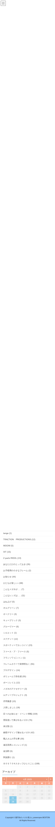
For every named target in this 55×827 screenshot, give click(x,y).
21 (13, 798)
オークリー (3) (10, 614)
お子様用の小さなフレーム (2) (17, 570)
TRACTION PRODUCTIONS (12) (19, 539)
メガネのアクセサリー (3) (15, 689)
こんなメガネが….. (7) (13, 589)
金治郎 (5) (8, 751)
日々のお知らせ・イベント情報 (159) (20, 714)
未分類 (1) (8, 726)
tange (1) (7, 533)
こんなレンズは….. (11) (14, 595)
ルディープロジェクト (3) (15, 695)
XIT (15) (7, 552)
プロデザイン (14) (11, 670)
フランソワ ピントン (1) (14, 658)
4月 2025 (27, 779)
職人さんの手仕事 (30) (13, 738)
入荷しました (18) (11, 707)
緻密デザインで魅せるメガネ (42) (18, 732)
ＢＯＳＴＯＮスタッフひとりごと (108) (21, 763)
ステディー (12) (10, 639)
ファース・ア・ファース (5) (16, 651)
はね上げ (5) (9, 601)
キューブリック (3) (12, 620)
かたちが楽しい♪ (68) (13, 583)
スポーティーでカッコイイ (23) (17, 645)
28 (13, 802)
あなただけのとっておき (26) (16, 564)
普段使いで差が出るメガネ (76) (17, 720)
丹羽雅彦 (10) (9, 701)
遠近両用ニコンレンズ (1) (15, 745)
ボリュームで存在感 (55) (14, 676)
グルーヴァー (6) (11, 626)
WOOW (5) (8, 545)
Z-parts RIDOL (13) (12, 558)
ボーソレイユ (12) (11, 682)
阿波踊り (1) (9, 757)
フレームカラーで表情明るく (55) (18, 664)
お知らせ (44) (9, 576)
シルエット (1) (10, 633)
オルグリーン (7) (11, 608)
